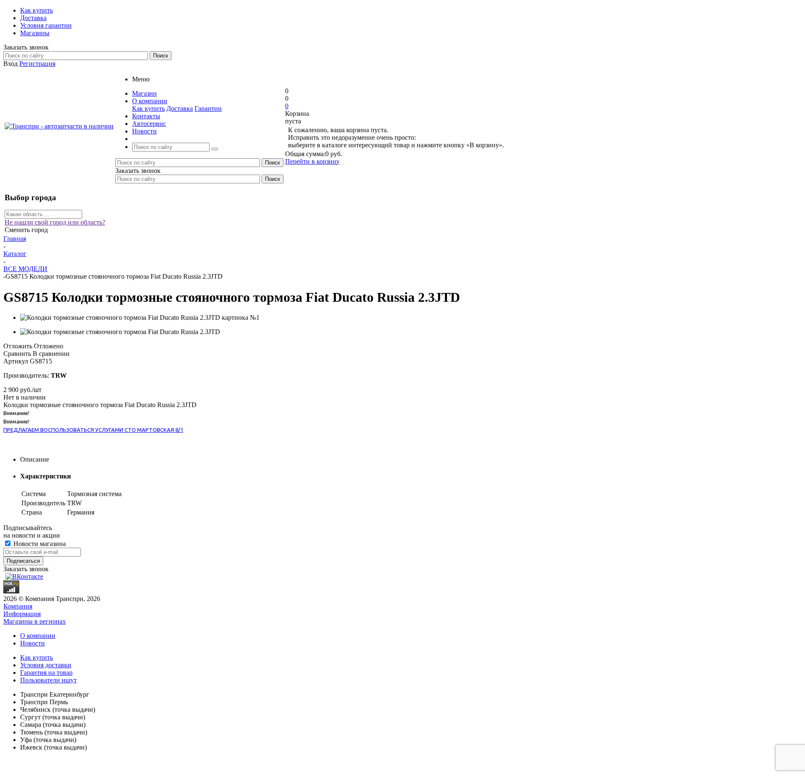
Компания (17, 606)
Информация (22, 613)
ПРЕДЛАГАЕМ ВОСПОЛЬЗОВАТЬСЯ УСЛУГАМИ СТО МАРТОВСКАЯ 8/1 (93, 430)
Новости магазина (39, 543)
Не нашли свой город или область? (55, 222)
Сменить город (26, 229)
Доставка (179, 108)
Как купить (148, 108)
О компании (37, 635)
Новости (32, 643)
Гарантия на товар (46, 672)
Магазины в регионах (34, 621)
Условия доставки (45, 665)
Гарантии (208, 108)
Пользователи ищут (48, 680)
